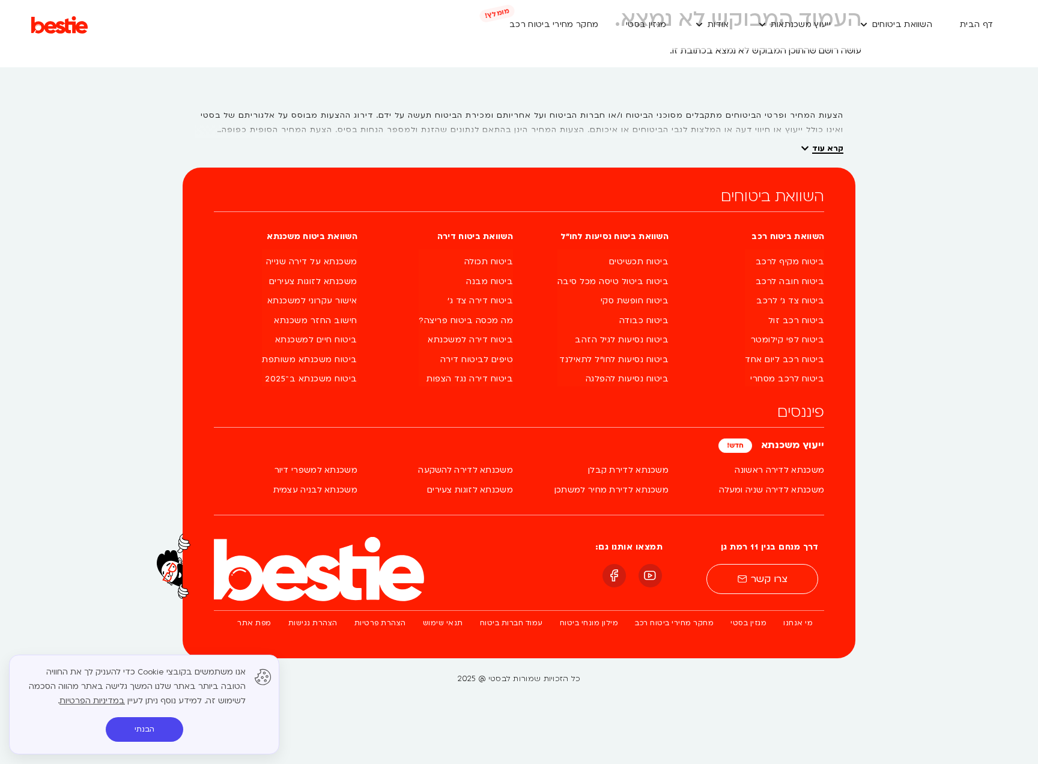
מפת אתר (254, 623)
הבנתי (144, 729)
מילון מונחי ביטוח (589, 623)
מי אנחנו (798, 623)
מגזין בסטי (748, 623)
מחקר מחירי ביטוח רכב (674, 623)
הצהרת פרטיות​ (380, 623)
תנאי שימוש (443, 623)
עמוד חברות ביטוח (511, 623)
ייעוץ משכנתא (791, 445)
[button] (895, 25)
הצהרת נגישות (313, 623)
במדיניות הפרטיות (92, 701)
